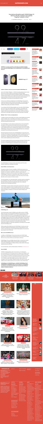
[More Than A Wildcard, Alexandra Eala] (38, 274)
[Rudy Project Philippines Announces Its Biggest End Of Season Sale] (40, 320)
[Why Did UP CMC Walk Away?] (40, 355)
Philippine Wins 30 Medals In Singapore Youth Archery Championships (31, 278)
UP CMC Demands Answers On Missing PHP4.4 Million (35, 334)
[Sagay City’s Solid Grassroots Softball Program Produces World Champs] (14, 274)
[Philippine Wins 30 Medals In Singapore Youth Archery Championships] (30, 274)
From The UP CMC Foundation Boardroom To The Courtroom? (35, 348)
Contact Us (13, 368)
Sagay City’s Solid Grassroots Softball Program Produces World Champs (15, 278)
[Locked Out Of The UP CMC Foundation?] (40, 352)
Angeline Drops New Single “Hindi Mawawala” (35, 86)
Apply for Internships (22, 370)
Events (4, 270)
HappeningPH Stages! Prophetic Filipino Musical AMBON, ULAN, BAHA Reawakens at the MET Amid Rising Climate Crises (35, 64)
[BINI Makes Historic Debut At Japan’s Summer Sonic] (40, 108)
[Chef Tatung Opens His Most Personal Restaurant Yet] (40, 324)
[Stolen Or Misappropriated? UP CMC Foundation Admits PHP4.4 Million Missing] (40, 338)
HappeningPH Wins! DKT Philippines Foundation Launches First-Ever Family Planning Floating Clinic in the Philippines (35, 79)
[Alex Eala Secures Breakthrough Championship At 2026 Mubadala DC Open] (22, 274)
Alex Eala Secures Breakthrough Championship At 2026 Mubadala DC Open (23, 278)
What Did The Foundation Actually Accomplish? (35, 358)
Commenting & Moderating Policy (37, 373)
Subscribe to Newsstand (29, 369)
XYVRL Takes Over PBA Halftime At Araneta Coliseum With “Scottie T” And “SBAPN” (35, 104)
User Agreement (37, 368)
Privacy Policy (37, 370)
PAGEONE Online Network (34, 49)
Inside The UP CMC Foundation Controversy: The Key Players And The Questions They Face (35, 344)
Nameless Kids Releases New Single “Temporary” (35, 59)
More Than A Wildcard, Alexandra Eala (38, 277)
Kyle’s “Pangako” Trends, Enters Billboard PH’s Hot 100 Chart (35, 91)
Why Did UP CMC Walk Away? (35, 354)
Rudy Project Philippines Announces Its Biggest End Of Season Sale (35, 320)
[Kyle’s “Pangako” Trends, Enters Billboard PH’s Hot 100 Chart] (40, 89)
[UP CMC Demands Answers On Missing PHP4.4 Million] (40, 334)
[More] (27, 49)
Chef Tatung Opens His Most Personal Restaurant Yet (35, 324)
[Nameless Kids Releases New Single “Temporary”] (40, 57)
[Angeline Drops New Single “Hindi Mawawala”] (40, 84)
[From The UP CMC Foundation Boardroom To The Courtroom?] (40, 348)
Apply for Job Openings (22, 368)
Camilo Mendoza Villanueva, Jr (17, 19)
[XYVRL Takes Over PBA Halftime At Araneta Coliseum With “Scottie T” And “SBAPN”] (40, 102)
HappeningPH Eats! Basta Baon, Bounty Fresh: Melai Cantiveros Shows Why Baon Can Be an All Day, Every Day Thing (35, 97)
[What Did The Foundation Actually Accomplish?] (40, 358)
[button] (41, 3)
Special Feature (34, 61)
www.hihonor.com (25, 246)
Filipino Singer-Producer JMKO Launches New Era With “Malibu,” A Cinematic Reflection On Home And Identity (35, 52)
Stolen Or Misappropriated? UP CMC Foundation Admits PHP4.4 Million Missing (35, 338)
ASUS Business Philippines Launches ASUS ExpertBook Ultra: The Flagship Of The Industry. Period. (35, 329)
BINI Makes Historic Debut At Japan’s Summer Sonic (35, 109)
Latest (1, 270)
